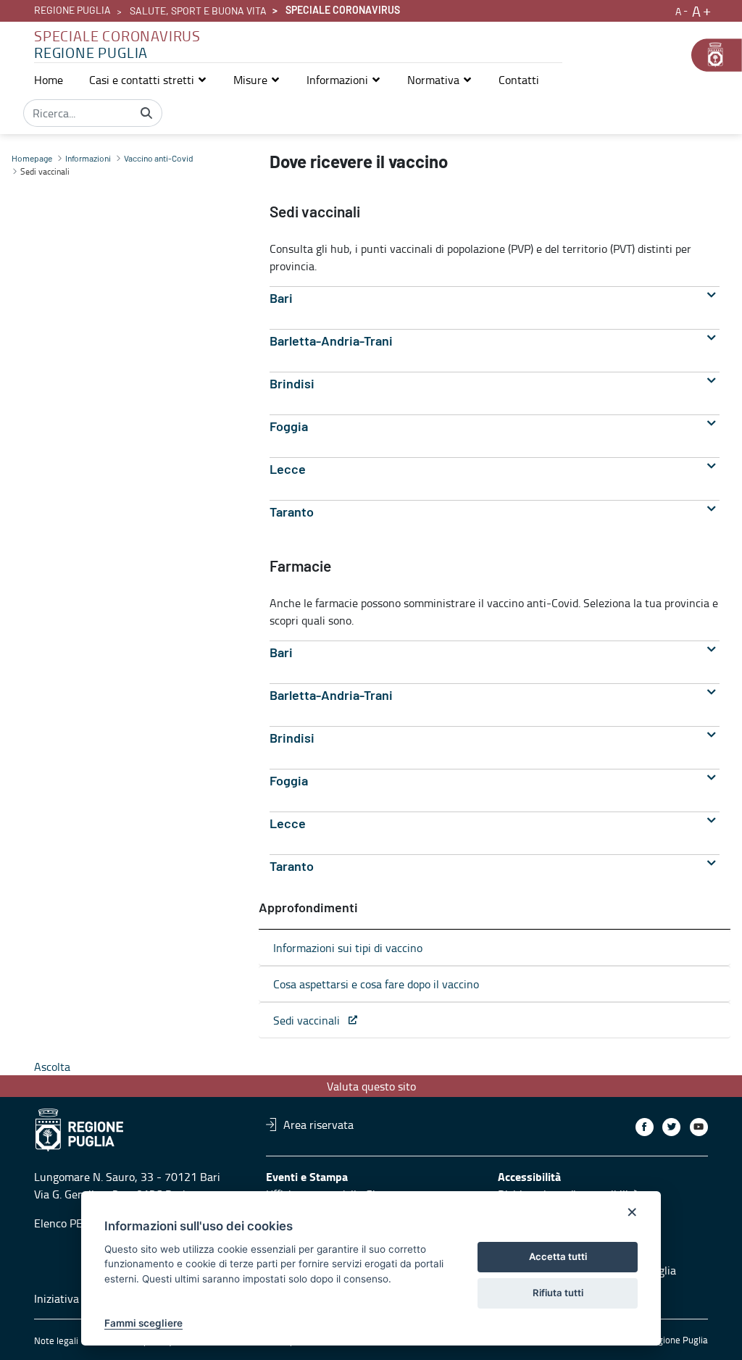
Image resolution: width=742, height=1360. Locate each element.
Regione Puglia (72, 11)
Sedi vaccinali (311, 1020)
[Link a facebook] (644, 1127)
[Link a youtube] (699, 1127)
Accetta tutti (558, 1256)
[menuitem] (48, 79)
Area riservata (318, 1124)
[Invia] (146, 113)
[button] (148, 79)
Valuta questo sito (371, 1086)
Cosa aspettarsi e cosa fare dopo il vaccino (376, 984)
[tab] (495, 299)
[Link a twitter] (671, 1127)
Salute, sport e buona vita (198, 12)
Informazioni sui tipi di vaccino (347, 948)
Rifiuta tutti (558, 1292)
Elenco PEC (61, 1223)
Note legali (56, 1340)
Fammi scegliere (143, 1323)
